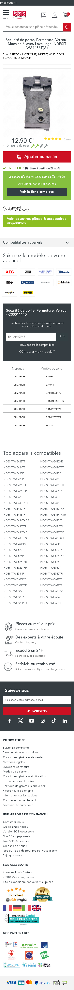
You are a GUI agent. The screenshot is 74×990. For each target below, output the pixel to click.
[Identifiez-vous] (54, 15)
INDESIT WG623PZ (51, 591)
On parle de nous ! (15, 846)
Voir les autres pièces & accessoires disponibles (36, 221)
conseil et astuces (44, 184)
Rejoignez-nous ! (13, 855)
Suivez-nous (17, 690)
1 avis (67, 139)
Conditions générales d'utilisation (24, 776)
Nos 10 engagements (16, 836)
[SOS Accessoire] (19, 15)
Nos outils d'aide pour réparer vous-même (30, 850)
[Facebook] (9, 722)
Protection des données (18, 781)
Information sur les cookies (20, 795)
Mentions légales (14, 762)
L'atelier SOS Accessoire (18, 831)
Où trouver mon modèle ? (37, 352)
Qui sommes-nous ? (15, 826)
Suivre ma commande (16, 747)
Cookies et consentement (19, 800)
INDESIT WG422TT (14, 461)
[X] (20, 722)
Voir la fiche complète (37, 192)
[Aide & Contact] (43, 15)
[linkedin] (64, 722)
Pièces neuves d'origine (18, 790)
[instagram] (42, 722)
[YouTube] (31, 722)
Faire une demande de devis (21, 752)
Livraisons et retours (16, 767)
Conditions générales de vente (23, 757)
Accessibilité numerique (18, 805)
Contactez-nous (13, 822)
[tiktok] (53, 722)
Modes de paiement (16, 771)
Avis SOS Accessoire (16, 841)
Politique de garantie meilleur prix (24, 786)
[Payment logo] (37, 983)
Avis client (24, 184)
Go (62, 336)
